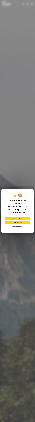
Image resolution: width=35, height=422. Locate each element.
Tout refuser (17, 222)
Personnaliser (17, 227)
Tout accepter (17, 218)
